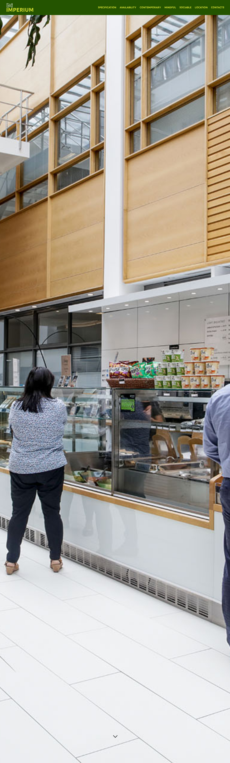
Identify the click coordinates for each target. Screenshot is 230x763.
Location (201, 7)
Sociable (185, 7)
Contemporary (150, 7)
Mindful (170, 7)
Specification (107, 7)
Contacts (217, 7)
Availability (128, 7)
